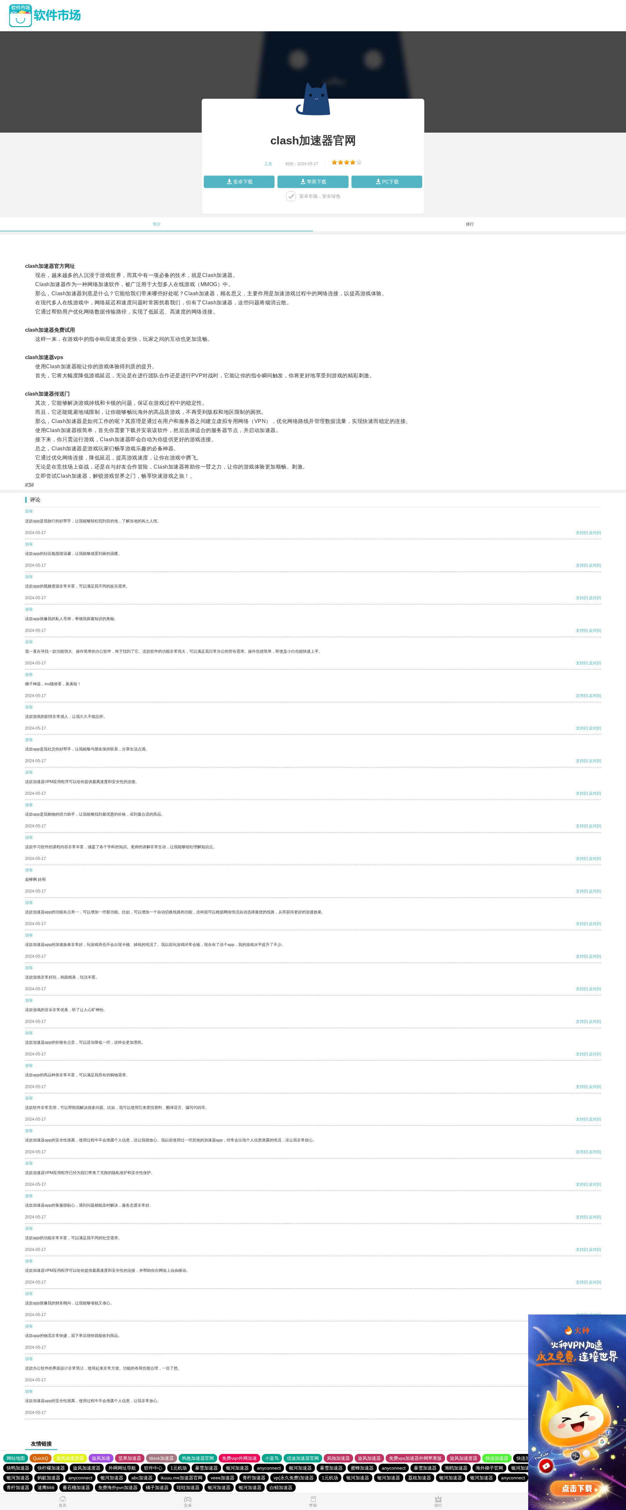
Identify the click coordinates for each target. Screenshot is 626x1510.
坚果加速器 (129, 1458)
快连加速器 (496, 1458)
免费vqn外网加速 (239, 1458)
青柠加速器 (254, 1477)
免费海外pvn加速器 (118, 1487)
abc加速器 (142, 1477)
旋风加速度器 (70, 1458)
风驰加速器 (338, 1458)
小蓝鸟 (272, 1458)
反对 (593, 532)
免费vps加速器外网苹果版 (415, 1458)
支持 (580, 532)
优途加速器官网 (303, 1458)
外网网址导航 (122, 1468)
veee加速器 (222, 1477)
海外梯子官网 (489, 1468)
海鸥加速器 (456, 1468)
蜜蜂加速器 (362, 1468)
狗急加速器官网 (198, 1458)
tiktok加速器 (161, 1458)
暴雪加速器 (206, 1468)
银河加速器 (237, 1468)
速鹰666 (45, 1487)
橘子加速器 (157, 1487)
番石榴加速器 (76, 1487)
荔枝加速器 (419, 1477)
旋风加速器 (369, 1458)
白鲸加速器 (281, 1487)
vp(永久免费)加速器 (294, 1477)
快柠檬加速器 (51, 1468)
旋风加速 (101, 1458)
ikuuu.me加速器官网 (181, 1477)
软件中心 (153, 1468)
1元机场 (179, 1468)
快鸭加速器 (18, 1468)
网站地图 (16, 1458)
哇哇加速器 (188, 1487)
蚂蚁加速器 (48, 1477)
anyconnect (269, 1468)
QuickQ (40, 1458)
